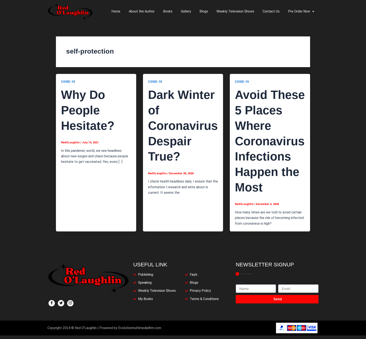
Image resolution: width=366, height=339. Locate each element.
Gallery (186, 11)
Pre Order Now (299, 11)
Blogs (204, 11)
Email (282, 282)
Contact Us (271, 11)
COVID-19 (68, 81)
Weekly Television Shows (235, 11)
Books (167, 11)
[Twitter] (61, 303)
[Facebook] (52, 303)
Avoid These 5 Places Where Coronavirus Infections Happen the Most (270, 141)
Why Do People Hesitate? (87, 110)
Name (240, 282)
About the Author (142, 11)
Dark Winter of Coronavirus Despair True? (183, 125)
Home (115, 11)
